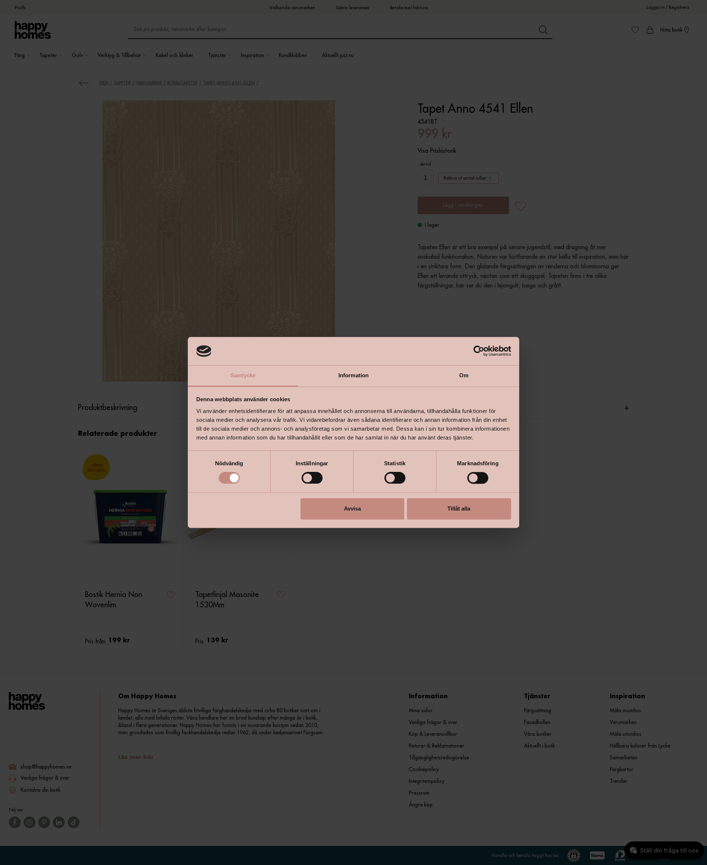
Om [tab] (463, 375)
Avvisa (352, 508)
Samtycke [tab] (243, 375)
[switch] (312, 478)
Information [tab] (353, 375)
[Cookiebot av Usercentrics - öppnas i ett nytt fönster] (479, 351)
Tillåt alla (458, 508)
